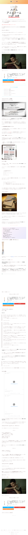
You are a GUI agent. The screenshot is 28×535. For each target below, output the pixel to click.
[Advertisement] (14, 522)
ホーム (9, 532)
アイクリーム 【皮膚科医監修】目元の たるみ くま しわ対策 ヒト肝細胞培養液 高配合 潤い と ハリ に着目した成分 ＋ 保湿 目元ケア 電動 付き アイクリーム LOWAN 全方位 (16, 75)
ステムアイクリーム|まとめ (7, 94)
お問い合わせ (12, 532)
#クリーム (3, 512)
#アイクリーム (7, 512)
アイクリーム (8, 19)
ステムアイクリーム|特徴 (7, 89)
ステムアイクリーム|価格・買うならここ (9, 90)
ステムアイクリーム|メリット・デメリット (9, 93)
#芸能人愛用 (11, 512)
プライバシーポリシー (17, 532)
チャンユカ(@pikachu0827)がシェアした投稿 (14, 393)
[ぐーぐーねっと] (14, 1)
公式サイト (12, 256)
